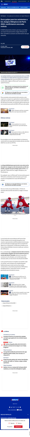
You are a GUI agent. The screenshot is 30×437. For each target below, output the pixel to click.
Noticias (19, 423)
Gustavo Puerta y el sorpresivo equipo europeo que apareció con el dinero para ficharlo (15, 338)
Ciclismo (11, 290)
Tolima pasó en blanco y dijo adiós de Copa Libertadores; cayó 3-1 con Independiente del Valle (19, 133)
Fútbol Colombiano (7, 350)
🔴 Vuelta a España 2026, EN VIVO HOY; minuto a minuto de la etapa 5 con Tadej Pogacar (14, 345)
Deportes (13, 423)
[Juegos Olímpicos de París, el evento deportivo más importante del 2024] (4, 110)
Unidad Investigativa (22, 1)
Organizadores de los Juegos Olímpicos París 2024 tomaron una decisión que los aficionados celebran (18, 286)
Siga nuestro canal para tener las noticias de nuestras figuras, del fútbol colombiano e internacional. (16, 88)
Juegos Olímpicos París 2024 (9, 303)
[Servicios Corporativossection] (28, 418)
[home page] (2, 1)
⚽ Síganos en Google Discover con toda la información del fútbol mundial (16, 93)
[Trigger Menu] (2, 4)
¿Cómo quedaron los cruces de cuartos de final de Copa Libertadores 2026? (18, 125)
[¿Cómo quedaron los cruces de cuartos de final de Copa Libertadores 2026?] (4, 124)
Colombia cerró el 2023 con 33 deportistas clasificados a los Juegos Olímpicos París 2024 (17, 278)
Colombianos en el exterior (9, 334)
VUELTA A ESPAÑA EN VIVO (13, 7)
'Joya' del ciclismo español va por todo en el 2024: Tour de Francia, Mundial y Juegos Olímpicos (19, 293)
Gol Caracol (14, 1)
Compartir (26, 46)
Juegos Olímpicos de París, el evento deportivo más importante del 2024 (18, 111)
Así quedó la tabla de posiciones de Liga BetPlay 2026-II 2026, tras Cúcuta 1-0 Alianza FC (15, 353)
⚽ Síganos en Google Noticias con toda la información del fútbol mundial (16, 184)
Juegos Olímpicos (7, 305)
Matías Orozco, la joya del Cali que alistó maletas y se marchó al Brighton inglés (15, 367)
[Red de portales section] (28, 414)
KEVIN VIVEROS (24, 7)
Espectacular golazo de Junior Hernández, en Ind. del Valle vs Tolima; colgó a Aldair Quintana (15, 361)
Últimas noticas (8, 1)
